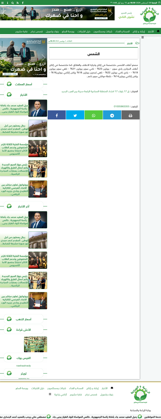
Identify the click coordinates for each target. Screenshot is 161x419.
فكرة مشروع (22, 31)
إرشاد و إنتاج (139, 31)
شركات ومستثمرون (103, 31)
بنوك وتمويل (52, 31)
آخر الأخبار (23, 205)
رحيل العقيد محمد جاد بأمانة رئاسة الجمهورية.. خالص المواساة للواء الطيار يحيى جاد (103, 416)
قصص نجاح (37, 31)
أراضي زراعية (153, 37)
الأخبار (151, 31)
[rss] (17, 2)
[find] (12, 2)
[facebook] (22, 2)
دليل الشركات (84, 31)
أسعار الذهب (23, 318)
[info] (7, 2)
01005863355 (121, 106)
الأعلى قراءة (23, 329)
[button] (4, 13)
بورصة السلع (68, 31)
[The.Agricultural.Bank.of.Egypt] (57, 13)
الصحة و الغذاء (122, 31)
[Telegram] (112, 114)
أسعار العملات (23, 83)
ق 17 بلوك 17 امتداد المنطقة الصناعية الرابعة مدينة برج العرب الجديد (95, 91)
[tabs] (2, 2)
